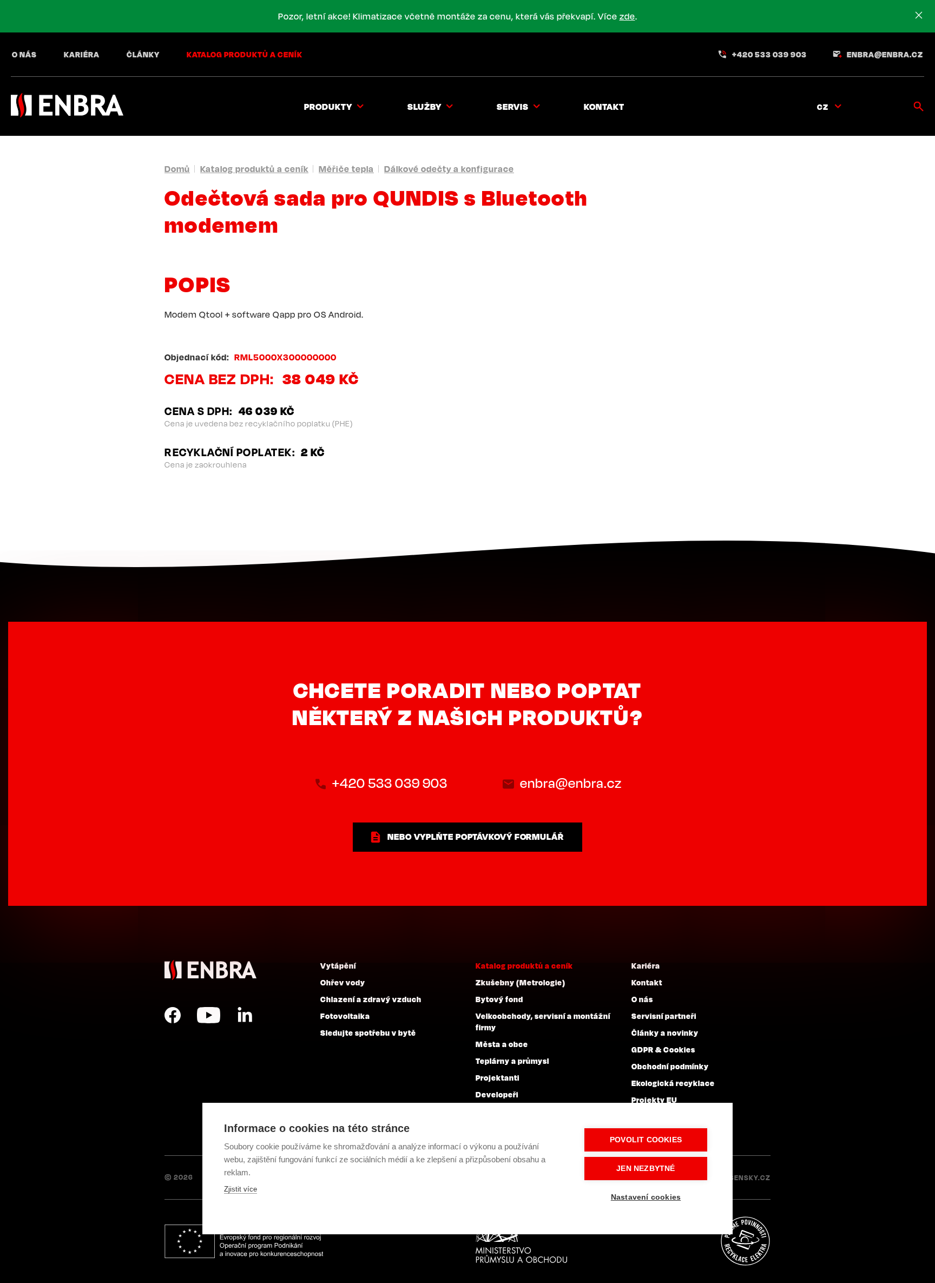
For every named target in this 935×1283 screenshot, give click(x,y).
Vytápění (338, 965)
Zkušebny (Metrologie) (520, 982)
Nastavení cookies (646, 1197)
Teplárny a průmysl (512, 1060)
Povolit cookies (646, 1140)
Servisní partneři (663, 1016)
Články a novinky (665, 1032)
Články (143, 54)
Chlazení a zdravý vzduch (371, 999)
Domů (177, 168)
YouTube (208, 1015)
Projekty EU (654, 1099)
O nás (24, 54)
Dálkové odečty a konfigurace (449, 168)
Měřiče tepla (346, 168)
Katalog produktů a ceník (244, 54)
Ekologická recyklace (673, 1083)
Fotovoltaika (345, 1016)
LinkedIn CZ (244, 1015)
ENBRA (210, 970)
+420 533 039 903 (769, 54)
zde (627, 16)
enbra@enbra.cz (885, 54)
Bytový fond (499, 999)
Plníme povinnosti (745, 1241)
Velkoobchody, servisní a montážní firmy (543, 1021)
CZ (822, 106)
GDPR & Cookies (663, 1049)
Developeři (497, 1094)
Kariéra (82, 54)
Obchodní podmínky (670, 1066)
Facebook (172, 1015)
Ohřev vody (342, 982)
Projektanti (497, 1077)
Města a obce (502, 1044)
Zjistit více (240, 1189)
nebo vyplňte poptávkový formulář (475, 836)
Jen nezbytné (645, 1168)
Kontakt (604, 106)
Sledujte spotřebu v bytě (368, 1032)
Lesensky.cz (746, 1177)
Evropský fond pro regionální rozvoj (243, 1241)
